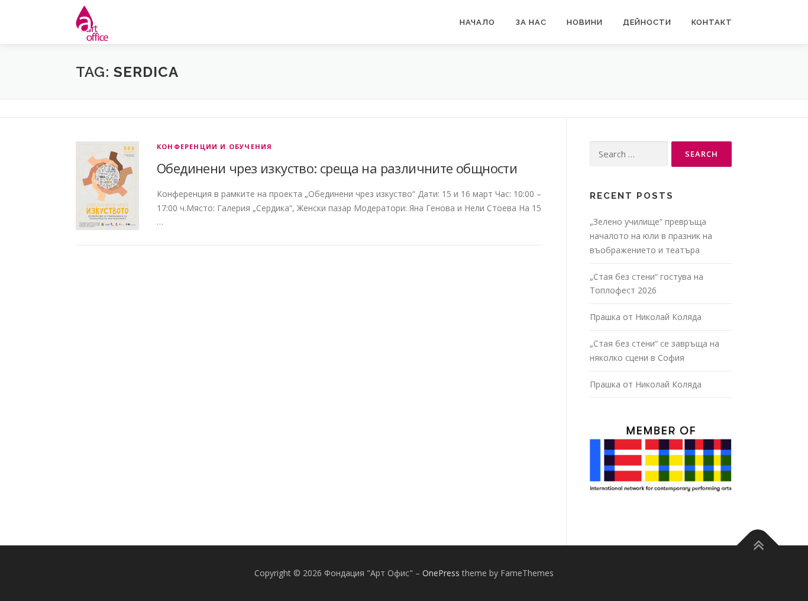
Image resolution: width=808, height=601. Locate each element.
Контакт (711, 22)
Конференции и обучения (214, 146)
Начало (477, 22)
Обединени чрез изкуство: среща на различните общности (337, 168)
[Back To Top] (758, 546)
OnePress (441, 573)
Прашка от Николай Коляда (646, 316)
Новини (585, 22)
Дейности (647, 22)
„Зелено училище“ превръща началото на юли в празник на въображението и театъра (651, 236)
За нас (531, 22)
